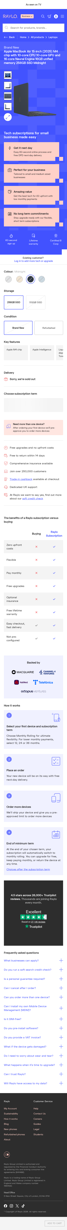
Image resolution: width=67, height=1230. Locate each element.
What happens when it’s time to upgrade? (29, 1064)
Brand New (18, 327)
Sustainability (11, 1113)
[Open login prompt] (56, 16)
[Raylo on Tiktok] (23, 1206)
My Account (10, 1108)
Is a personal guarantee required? (24, 978)
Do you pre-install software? (21, 1028)
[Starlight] (19, 279)
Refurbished (48, 327)
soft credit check (32, 498)
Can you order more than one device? (27, 997)
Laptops (52, 37)
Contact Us (40, 1113)
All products (37, 37)
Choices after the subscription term (28, 869)
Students (38, 1134)
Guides (37, 1123)
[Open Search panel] (43, 16)
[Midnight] (30, 279)
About (7, 1139)
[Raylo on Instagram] (11, 1206)
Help (36, 1108)
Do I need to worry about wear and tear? (28, 1055)
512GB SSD (35, 302)
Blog (6, 1123)
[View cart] (49, 16)
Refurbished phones (14, 1134)
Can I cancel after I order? (20, 987)
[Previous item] (4, 4)
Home (23, 37)
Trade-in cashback (21, 479)
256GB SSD (13, 302)
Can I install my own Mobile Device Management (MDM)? (25, 1008)
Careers (38, 1118)
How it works (11, 1118)
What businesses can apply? (21, 960)
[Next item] (63, 4)
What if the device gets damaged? (25, 1046)
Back (12, 37)
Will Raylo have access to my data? (25, 1083)
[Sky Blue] (41, 279)
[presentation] (33, 100)
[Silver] (8, 279)
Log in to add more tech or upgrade (33, 261)
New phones (10, 1129)
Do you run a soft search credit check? (27, 969)
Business (26, 16)
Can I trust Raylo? (15, 1074)
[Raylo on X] (17, 1206)
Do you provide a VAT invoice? (22, 1037)
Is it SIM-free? (12, 1018)
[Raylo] (12, 16)
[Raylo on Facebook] (5, 1206)
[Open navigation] (62, 16)
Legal (36, 1129)
